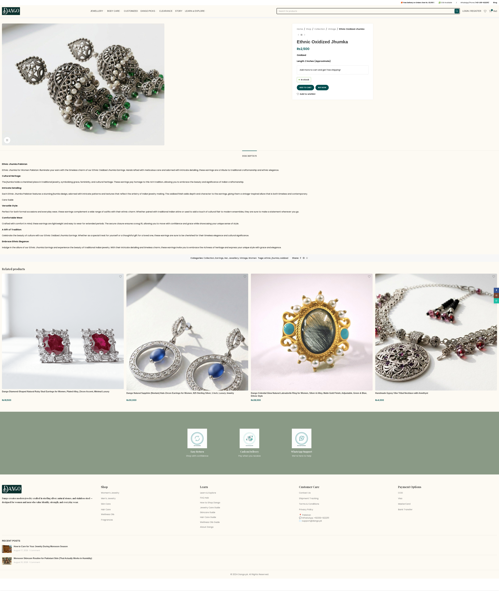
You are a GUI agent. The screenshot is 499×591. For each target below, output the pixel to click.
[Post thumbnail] (7, 549)
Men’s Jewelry (108, 498)
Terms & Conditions (309, 503)
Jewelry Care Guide (210, 507)
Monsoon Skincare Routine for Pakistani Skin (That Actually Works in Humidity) (53, 558)
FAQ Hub (204, 497)
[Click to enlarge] (7, 140)
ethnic (267, 258)
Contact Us (305, 492)
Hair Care (106, 509)
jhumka (275, 258)
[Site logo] (11, 10)
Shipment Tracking (308, 498)
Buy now (322, 87)
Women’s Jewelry (110, 492)
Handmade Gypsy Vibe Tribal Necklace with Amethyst (401, 393)
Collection (319, 29)
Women (253, 258)
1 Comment (34, 550)
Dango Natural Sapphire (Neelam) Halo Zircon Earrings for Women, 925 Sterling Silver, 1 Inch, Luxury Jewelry (180, 393)
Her (226, 258)
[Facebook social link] (300, 258)
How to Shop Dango (210, 502)
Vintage (332, 29)
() (482, 2)
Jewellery (234, 258)
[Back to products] (301, 35)
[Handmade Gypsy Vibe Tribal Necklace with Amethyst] (436, 332)
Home (300, 29)
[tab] (249, 155)
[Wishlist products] (485, 11)
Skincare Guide (207, 512)
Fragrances (107, 519)
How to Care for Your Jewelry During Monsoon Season (41, 546)
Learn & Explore (208, 492)
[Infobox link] (197, 443)
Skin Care (106, 503)
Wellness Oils (107, 514)
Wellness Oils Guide (210, 522)
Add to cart (305, 87)
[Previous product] (298, 35)
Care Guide (7, 199)
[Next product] (304, 35)
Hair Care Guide (208, 517)
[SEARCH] (457, 11)
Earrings (219, 258)
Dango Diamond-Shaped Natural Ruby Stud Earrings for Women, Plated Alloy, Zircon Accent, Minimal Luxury (55, 391)
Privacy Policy (306, 509)
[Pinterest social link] (303, 258)
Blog (495, 2)
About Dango (207, 526)
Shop (308, 29)
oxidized (284, 258)
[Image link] (12, 489)
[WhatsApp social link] (307, 258)
